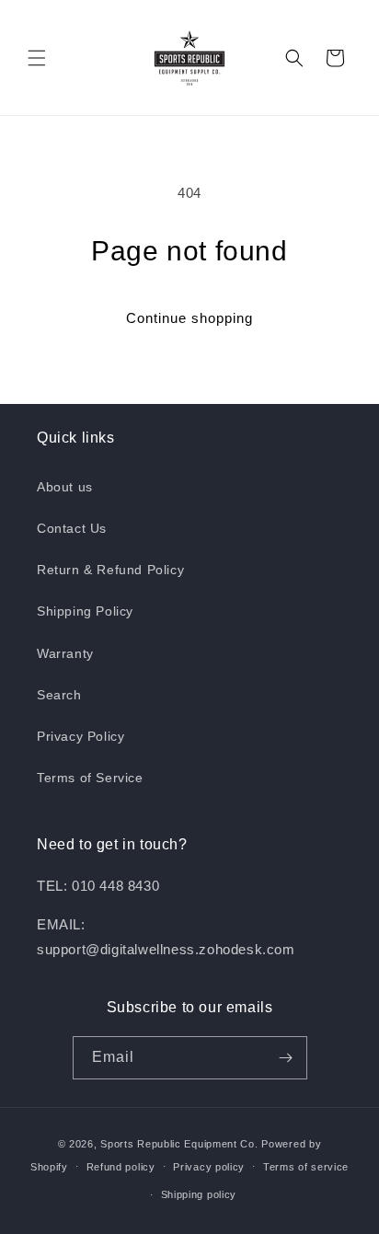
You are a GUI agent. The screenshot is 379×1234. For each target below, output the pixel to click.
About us (65, 486)
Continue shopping (189, 318)
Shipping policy (199, 1194)
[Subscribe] (286, 1057)
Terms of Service (90, 777)
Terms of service (306, 1166)
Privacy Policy (80, 736)
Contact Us (72, 528)
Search (59, 694)
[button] (37, 58)
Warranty (65, 653)
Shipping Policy (85, 611)
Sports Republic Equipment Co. (179, 1143)
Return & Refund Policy (110, 569)
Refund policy (120, 1166)
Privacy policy (209, 1166)
